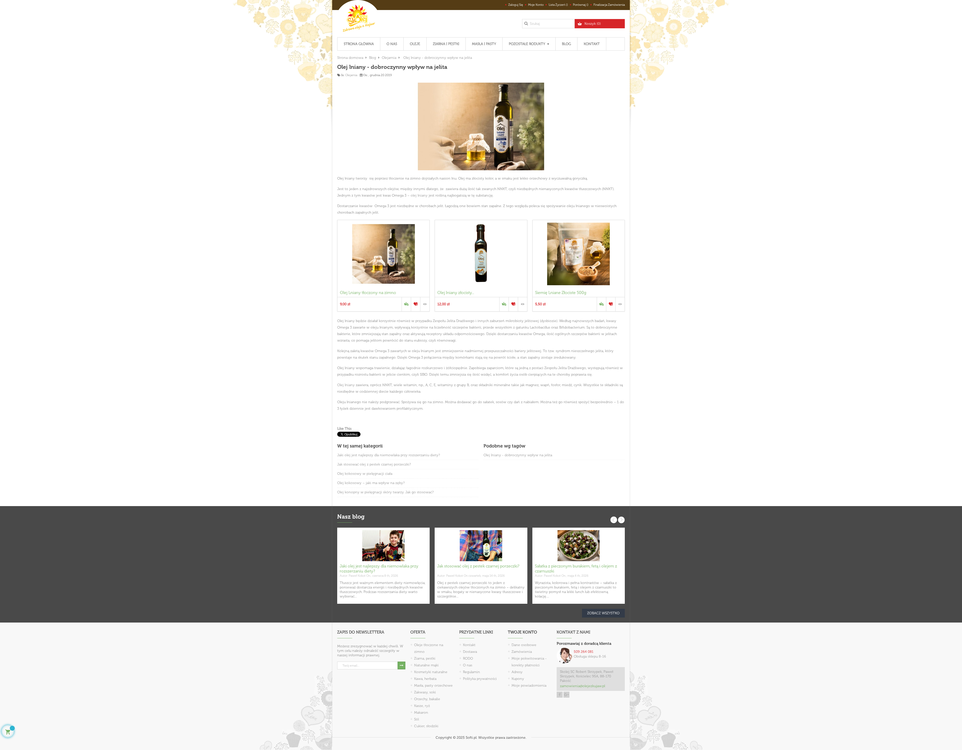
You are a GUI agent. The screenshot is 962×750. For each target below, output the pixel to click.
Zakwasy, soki (425, 692)
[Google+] (566, 695)
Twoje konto (522, 632)
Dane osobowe (524, 645)
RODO (468, 658)
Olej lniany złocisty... (455, 292)
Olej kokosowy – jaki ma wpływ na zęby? (371, 483)
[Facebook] (560, 695)
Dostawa (470, 652)
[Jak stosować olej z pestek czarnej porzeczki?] (481, 545)
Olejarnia (351, 75)
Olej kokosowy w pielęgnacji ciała (364, 474)
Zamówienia (522, 652)
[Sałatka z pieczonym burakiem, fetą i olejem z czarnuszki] (578, 545)
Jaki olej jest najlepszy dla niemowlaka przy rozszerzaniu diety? (388, 455)
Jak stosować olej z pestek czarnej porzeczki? (374, 464)
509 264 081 (583, 652)
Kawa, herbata (425, 679)
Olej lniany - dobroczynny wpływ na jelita (518, 455)
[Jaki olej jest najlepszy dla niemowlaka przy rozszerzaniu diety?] (383, 545)
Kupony (518, 679)
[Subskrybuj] (401, 665)
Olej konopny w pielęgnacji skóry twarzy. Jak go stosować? (385, 492)
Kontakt (469, 645)
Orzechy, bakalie (427, 699)
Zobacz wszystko (603, 613)
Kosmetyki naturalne (430, 672)
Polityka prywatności (480, 679)
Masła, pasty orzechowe (433, 685)
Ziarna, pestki (424, 658)
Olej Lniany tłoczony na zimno (368, 292)
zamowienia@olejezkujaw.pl (582, 686)
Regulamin (471, 672)
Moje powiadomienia (529, 685)
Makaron (421, 712)
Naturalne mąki (426, 665)
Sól (416, 719)
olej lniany (419, 195)
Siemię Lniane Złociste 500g (560, 292)
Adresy (517, 672)
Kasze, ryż (422, 706)
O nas (467, 665)
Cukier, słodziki (426, 726)
